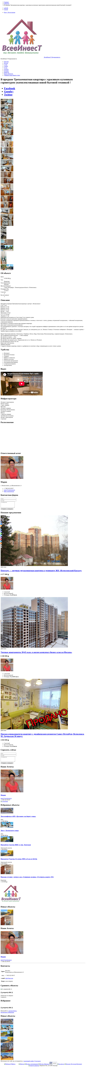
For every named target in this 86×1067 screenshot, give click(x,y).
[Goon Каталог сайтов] (53, 1064)
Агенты (6, 69)
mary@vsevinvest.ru (9, 490)
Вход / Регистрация (9, 12)
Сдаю (5, 64)
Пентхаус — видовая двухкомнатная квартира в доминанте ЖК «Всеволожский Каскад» (41, 570)
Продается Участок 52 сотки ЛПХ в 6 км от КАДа (19, 859)
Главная (6, 2)
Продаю (6, 61)
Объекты (6, 3)
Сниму (6, 66)
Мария (3, 795)
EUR (6, 9)
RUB (6, 8)
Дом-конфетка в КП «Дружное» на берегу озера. (18, 816)
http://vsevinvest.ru (9, 491)
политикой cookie (29, 1061)
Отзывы (6, 70)
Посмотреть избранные (7, 1012)
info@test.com (9, 978)
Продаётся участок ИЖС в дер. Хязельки (16, 845)
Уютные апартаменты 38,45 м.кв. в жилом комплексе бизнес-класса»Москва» (36, 652)
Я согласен (37, 1061)
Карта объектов (8, 73)
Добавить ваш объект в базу (12, 75)
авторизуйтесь (12, 1011)
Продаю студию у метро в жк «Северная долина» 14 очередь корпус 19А (27, 877)
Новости (6, 72)
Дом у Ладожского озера (10, 830)
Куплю (6, 63)
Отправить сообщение (7, 509)
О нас (5, 67)
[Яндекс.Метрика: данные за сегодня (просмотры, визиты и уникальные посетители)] (43, 1064)
